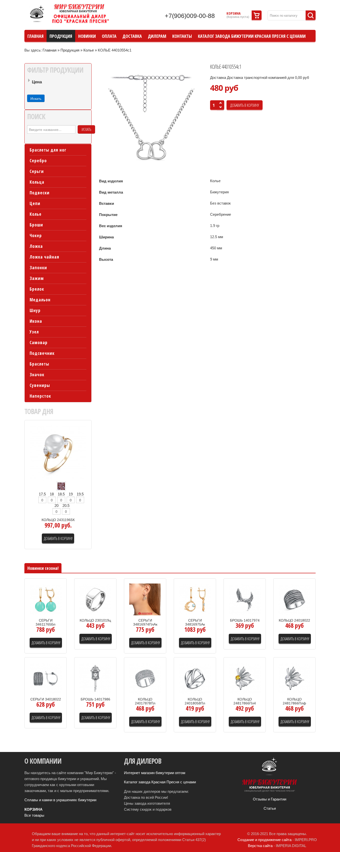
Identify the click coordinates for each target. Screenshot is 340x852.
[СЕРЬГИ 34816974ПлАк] (145, 599)
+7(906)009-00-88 (190, 15)
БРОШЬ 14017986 (95, 699)
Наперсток (40, 396)
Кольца (37, 182)
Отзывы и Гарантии (269, 799)
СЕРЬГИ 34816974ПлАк (145, 622)
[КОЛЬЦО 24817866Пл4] (245, 678)
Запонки (38, 267)
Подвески (40, 193)
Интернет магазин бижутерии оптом (154, 773)
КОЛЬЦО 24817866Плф (294, 701)
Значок (37, 374)
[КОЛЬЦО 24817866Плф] (294, 678)
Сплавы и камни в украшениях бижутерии (60, 800)
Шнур (35, 310)
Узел (34, 332)
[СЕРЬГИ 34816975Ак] (195, 599)
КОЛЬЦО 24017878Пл (145, 701)
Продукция (69, 50)
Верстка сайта (260, 846)
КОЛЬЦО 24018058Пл (195, 701)
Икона (36, 321)
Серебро (38, 160)
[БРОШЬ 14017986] (95, 678)
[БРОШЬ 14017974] (245, 599)
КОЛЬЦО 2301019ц (95, 620)
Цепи (35, 203)
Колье (88, 50)
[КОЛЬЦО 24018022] (294, 599)
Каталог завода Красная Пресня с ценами (160, 782)
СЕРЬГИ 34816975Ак (195, 622)
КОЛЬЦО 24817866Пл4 (244, 701)
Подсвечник (42, 353)
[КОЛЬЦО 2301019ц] (95, 599)
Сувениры (40, 385)
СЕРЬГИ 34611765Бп (46, 622)
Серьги (37, 171)
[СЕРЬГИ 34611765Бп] (45, 599)
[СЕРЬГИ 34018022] (45, 678)
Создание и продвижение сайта (264, 840)
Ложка (36, 246)
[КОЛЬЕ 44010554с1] (152, 118)
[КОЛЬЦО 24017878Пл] (145, 678)
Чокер (36, 235)
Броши (36, 225)
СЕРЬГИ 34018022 (45, 699)
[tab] (58, 82)
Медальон (40, 300)
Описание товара (50, 612)
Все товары (34, 815)
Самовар (39, 342)
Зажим (37, 278)
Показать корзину (257, 15)
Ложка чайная (44, 257)
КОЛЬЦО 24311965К (58, 520)
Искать (86, 129)
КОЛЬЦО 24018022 (294, 620)
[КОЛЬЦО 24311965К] (58, 453)
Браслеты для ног (48, 150)
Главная (50, 50)
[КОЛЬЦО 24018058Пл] (195, 678)
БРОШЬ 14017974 (245, 620)
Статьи (270, 808)
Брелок (37, 289)
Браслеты (39, 364)
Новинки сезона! (42, 568)
